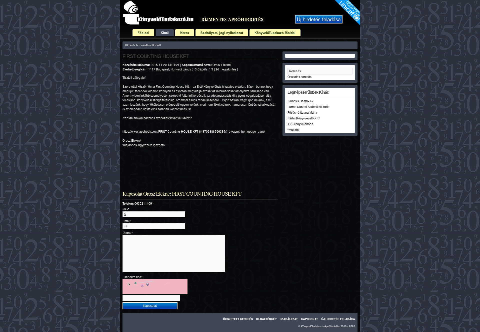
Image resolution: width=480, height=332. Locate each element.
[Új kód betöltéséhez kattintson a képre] (155, 286)
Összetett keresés (300, 76)
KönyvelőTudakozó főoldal (275, 32)
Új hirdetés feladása (319, 19)
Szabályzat (289, 319)
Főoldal (143, 32)
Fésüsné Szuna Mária (302, 112)
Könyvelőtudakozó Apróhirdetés (320, 326)
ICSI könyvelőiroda (300, 124)
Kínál (165, 32)
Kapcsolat (309, 319)
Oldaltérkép (266, 319)
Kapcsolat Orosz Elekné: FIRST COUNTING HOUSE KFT (181, 193)
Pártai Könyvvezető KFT (304, 118)
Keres (184, 32)
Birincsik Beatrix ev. (301, 101)
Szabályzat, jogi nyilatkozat (221, 32)
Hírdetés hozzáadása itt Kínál (143, 45)
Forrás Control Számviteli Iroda (309, 106)
